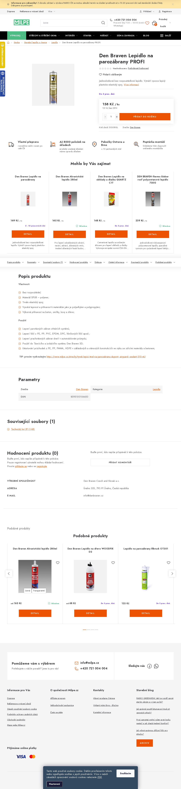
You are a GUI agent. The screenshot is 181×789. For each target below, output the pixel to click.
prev (9, 573)
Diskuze (98, 262)
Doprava (11, 11)
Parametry (31, 262)
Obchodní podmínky (16, 719)
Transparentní (39, 590)
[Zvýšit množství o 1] (116, 116)
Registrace (167, 11)
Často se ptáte (56, 712)
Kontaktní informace (102, 712)
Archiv (144, 743)
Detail (35, 613)
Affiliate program (57, 698)
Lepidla (156, 389)
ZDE (99, 777)
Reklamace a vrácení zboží (32, 11)
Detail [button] (28, 234)
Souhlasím (125, 773)
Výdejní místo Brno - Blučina (105, 705)
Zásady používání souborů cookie (22, 709)
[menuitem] (16, 35)
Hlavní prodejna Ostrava (104, 698)
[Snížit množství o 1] (105, 116)
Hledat (103, 23)
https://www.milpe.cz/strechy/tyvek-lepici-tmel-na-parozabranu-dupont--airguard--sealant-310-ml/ (96, 356)
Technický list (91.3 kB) (23, 429)
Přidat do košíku (144, 116)
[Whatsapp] (156, 666)
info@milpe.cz (89, 663)
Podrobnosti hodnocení (138, 68)
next (172, 573)
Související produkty (140, 262)
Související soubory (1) (53, 262)
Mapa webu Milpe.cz (16, 725)
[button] (28, 237)
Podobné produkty (164, 262)
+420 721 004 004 (125, 19)
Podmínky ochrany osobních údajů (22, 714)
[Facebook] (149, 666)
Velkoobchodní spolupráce (62, 705)
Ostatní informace (116, 262)
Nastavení (54, 784)
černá (27, 590)
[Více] (166, 35)
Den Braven (135, 127)
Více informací (131, 84)
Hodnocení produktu (79, 262)
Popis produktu (13, 262)
